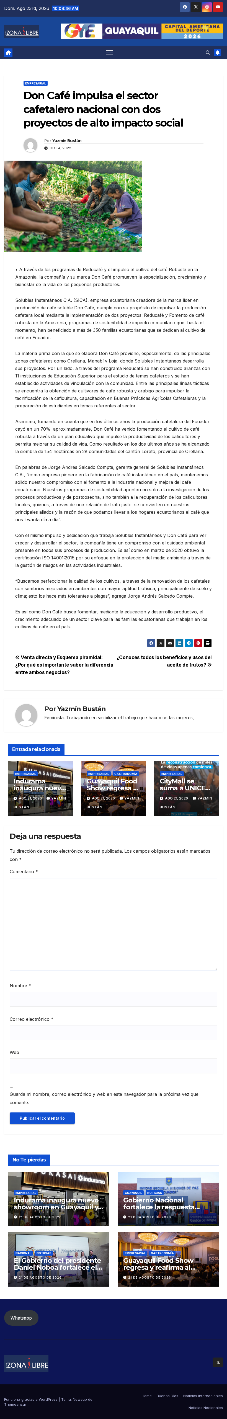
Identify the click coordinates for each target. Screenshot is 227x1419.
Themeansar (15, 1404)
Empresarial (35, 83)
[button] (208, 52)
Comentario (24, 871)
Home (147, 1396)
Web (14, 1052)
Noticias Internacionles (203, 1396)
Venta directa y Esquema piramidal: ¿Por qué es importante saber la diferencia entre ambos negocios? (64, 664)
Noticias (154, 1192)
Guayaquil (133, 1192)
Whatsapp (21, 1318)
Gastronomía (125, 773)
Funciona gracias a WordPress (31, 1399)
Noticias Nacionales (206, 1407)
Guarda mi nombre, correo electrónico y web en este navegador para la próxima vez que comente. (104, 1098)
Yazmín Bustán (66, 140)
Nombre (20, 985)
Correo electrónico (31, 1019)
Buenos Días (167, 1396)
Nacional (23, 1253)
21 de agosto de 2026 (40, 1217)
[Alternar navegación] (109, 52)
